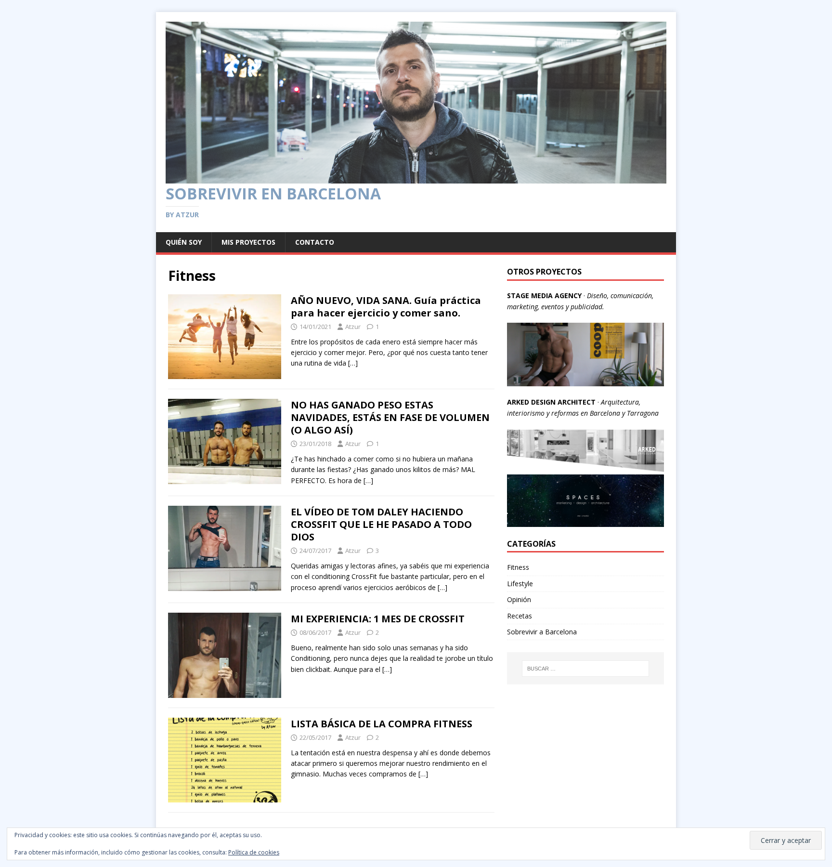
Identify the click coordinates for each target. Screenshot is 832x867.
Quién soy (184, 242)
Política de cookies (253, 852)
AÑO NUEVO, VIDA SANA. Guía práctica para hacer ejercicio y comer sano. (386, 306)
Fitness (518, 567)
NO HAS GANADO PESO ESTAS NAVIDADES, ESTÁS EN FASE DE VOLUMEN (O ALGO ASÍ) (390, 417)
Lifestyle (520, 583)
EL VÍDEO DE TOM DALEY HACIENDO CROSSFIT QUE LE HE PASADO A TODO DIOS (381, 524)
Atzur (353, 326)
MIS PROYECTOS (248, 242)
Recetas (519, 615)
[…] (353, 363)
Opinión (519, 599)
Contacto (314, 242)
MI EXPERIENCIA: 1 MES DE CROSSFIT (378, 618)
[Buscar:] (585, 668)
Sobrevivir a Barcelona (542, 631)
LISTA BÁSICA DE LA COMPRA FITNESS (381, 723)
